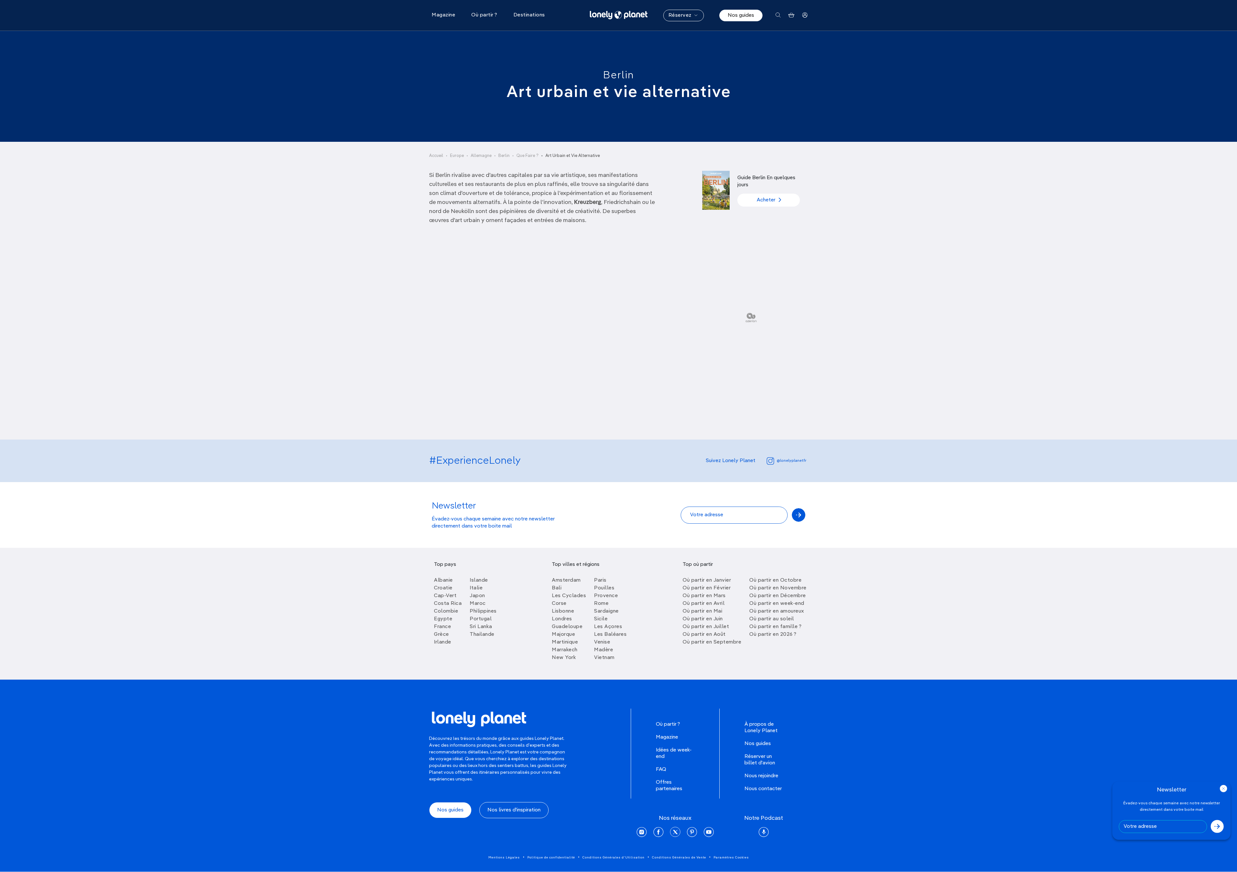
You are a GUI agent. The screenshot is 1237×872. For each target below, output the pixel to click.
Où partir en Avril (703, 603)
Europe (457, 156)
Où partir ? (668, 724)
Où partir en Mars (704, 595)
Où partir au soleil (771, 619)
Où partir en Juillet (706, 626)
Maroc (478, 603)
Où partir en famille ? (775, 626)
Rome (601, 603)
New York (564, 657)
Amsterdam (566, 580)
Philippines (483, 611)
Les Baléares (610, 634)
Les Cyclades (569, 595)
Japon (477, 595)
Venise (602, 642)
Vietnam (604, 657)
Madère (603, 650)
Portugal (481, 619)
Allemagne (481, 156)
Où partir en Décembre (777, 595)
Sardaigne (606, 611)
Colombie (446, 611)
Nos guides (741, 15)
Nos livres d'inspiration (514, 810)
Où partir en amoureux (776, 611)
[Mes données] (805, 15)
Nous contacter (763, 788)
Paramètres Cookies (731, 857)
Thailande (482, 634)
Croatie (443, 588)
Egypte (443, 619)
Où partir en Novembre (778, 588)
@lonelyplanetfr (791, 461)
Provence (606, 595)
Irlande (442, 642)
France (442, 626)
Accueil (436, 156)
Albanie (443, 580)
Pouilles (604, 588)
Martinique (565, 642)
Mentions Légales (504, 857)
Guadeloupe (567, 626)
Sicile (601, 619)
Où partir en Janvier (707, 580)
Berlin (618, 75)
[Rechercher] (778, 15)
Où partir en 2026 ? (773, 634)
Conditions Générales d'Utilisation (613, 857)
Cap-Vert (445, 595)
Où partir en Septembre (712, 642)
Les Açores (608, 626)
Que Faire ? (527, 156)
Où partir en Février (707, 588)
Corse (559, 603)
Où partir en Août (704, 634)
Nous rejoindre (761, 776)
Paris (600, 580)
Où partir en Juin (703, 619)
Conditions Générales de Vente (679, 857)
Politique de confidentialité (551, 857)
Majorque (563, 634)
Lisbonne (563, 611)
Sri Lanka (481, 626)
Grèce (441, 634)
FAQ (661, 769)
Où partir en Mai (702, 611)
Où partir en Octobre (775, 580)
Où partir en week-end (776, 603)
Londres (562, 619)
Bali (556, 588)
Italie (476, 588)
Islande (479, 580)
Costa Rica (448, 603)
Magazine (667, 737)
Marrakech (565, 650)
